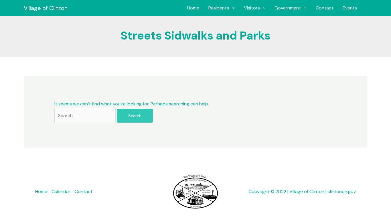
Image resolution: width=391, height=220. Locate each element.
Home (193, 8)
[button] (232, 8)
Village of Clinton (46, 8)
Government (288, 8)
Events (350, 8)
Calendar (61, 191)
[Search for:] (85, 116)
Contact (324, 8)
